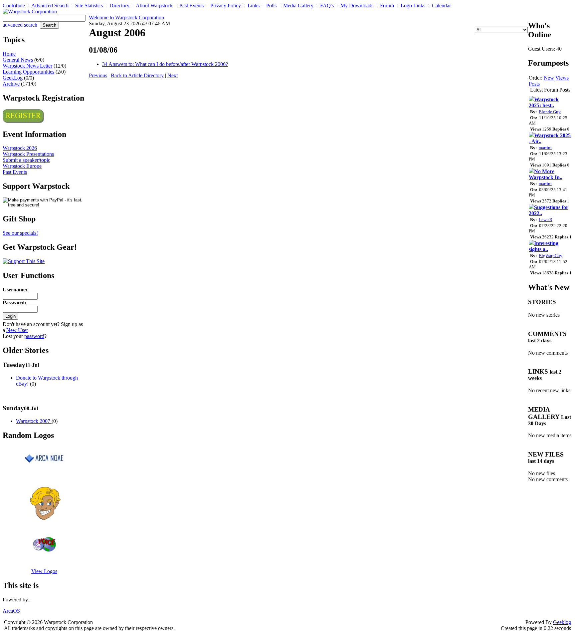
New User (17, 330)
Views (562, 78)
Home (9, 54)
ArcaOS (11, 611)
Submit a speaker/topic (26, 160)
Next (172, 75)
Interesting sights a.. (543, 246)
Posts (534, 84)
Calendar (441, 5)
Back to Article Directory (137, 75)
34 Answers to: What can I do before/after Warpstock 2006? (165, 64)
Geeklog (562, 622)
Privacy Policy (225, 5)
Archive (11, 84)
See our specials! (20, 233)
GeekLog (13, 78)
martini (545, 147)
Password (14, 302)
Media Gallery (298, 5)
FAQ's (327, 5)
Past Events (191, 5)
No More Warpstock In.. (545, 174)
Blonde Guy (550, 111)
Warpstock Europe (22, 166)
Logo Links (413, 5)
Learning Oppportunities (28, 72)
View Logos (44, 571)
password (34, 336)
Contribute (14, 5)
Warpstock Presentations (28, 154)
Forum (387, 5)
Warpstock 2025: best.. (544, 102)
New (549, 78)
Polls (271, 5)
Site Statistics (89, 5)
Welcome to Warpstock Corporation (126, 17)
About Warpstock (154, 5)
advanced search (20, 25)
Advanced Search (50, 5)
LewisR (545, 219)
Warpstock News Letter (27, 66)
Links (254, 5)
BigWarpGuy (550, 255)
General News (18, 60)
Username (14, 289)
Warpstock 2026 (20, 148)
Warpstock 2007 (34, 421)
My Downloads (356, 5)
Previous (98, 75)
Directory (119, 5)
